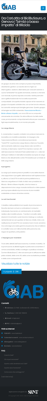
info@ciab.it (16, 318)
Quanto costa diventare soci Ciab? (15, 364)
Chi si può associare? (11, 359)
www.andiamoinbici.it (26, 337)
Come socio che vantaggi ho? (14, 372)
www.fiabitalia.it (17, 333)
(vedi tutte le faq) (7, 377)
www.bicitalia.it (17, 346)
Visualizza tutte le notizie (15, 263)
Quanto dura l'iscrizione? (12, 368)
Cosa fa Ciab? (9, 355)
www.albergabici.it (20, 342)
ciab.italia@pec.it (16, 323)
